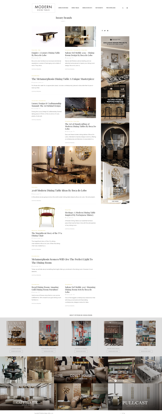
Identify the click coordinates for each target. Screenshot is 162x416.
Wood (39, 50)
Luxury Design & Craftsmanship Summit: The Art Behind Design (46, 104)
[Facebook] (102, 30)
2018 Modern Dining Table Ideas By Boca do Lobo (59, 190)
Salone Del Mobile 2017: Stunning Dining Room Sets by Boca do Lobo (80, 289)
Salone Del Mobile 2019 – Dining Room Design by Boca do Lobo (79, 54)
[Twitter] (104, 30)
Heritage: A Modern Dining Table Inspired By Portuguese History (80, 213)
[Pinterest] (107, 30)
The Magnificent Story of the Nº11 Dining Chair (47, 234)
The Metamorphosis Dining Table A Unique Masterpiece (63, 79)
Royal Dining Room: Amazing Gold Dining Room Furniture (45, 288)
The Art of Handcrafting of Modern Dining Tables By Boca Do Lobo (80, 126)
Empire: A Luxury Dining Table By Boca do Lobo (46, 54)
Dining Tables (75, 7)
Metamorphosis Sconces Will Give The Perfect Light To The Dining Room (62, 261)
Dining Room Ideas (63, 7)
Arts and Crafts (35, 100)
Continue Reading (36, 69)
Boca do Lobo (34, 230)
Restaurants (99, 7)
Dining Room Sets (87, 7)
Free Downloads (110, 7)
